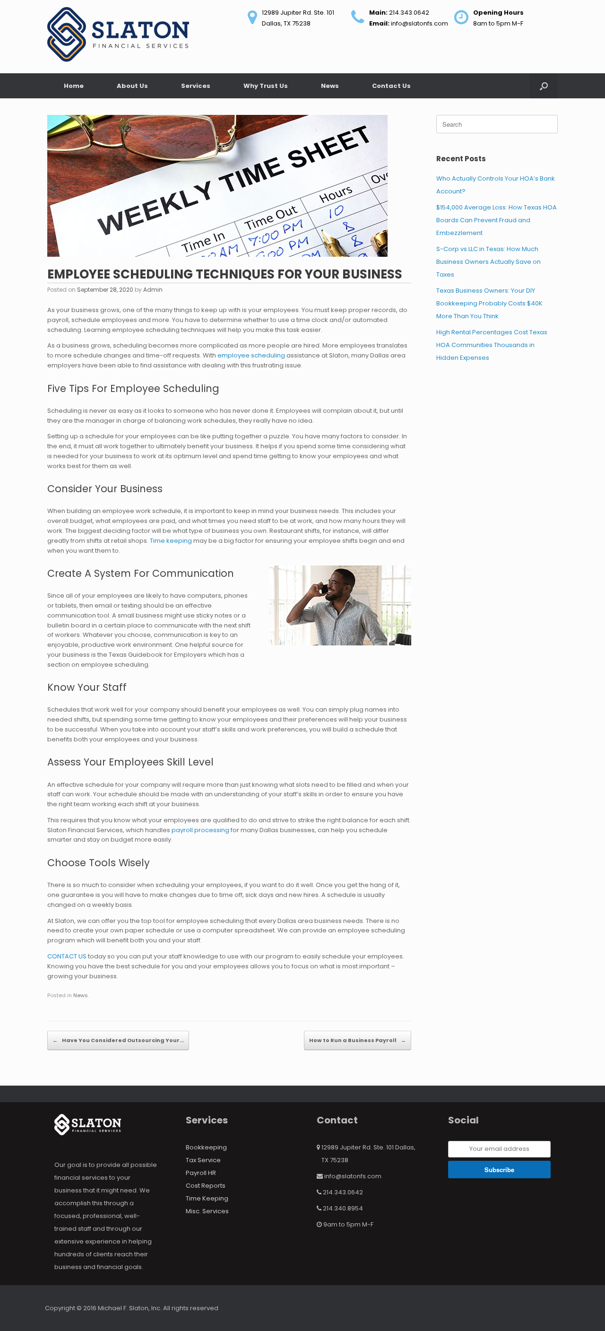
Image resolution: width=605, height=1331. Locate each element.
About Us (132, 85)
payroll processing (200, 830)
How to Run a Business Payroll (357, 1040)
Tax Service (203, 1160)
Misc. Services (207, 1211)
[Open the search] (544, 85)
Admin (153, 290)
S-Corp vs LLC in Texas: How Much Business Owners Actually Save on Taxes (488, 261)
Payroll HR (201, 1172)
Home (74, 85)
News (330, 85)
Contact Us (391, 85)
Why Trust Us (265, 85)
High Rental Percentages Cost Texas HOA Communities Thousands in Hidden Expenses (491, 345)
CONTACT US (66, 956)
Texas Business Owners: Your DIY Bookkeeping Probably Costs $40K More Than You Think (489, 303)
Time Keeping (207, 1198)
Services (195, 85)
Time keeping (171, 540)
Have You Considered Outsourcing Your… (118, 1040)
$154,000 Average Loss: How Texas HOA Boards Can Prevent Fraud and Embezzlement (496, 220)
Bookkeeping (206, 1147)
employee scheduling (251, 355)
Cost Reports (205, 1185)
